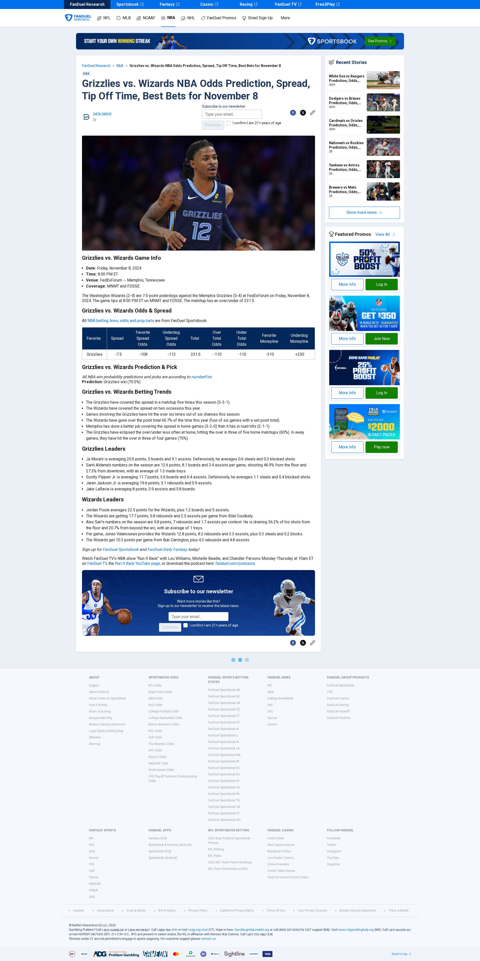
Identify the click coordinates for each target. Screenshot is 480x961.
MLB (126, 17)
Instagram (334, 851)
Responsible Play (100, 718)
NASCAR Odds (158, 763)
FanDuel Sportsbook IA (223, 729)
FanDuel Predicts (338, 718)
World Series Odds (161, 770)
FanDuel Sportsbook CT (224, 716)
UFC (270, 711)
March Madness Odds (163, 724)
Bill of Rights (167, 910)
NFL (106, 17)
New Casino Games (281, 845)
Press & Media (398, 910)
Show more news (361, 212)
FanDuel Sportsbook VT (224, 813)
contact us (208, 939)
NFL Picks (214, 856)
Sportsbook (127, 4)
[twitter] (303, 113)
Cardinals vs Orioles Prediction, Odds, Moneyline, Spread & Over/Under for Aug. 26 (346, 123)
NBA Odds (155, 698)
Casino (206, 4)
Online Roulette (278, 864)
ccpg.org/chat (198, 930)
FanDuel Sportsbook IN (223, 742)
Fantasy (167, 4)
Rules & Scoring (100, 711)
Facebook (333, 838)
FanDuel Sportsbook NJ (224, 774)
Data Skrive (102, 114)
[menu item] (78, 12)
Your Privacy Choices (312, 910)
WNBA (93, 890)
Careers (78, 910)
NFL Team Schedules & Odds (228, 869)
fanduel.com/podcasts (235, 563)
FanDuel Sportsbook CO (224, 709)
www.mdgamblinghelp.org (356, 930)
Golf (91, 871)
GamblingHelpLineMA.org (251, 930)
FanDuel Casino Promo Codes (288, 877)
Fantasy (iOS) (157, 838)
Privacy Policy (198, 910)
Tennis (93, 877)
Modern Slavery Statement (107, 724)
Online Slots (276, 838)
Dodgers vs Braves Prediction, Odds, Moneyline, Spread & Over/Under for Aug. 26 (346, 100)
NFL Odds (155, 685)
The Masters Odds (161, 744)
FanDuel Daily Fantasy (167, 549)
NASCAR (95, 884)
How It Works (98, 705)
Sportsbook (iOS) (159, 851)
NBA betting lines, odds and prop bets (121, 320)
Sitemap (94, 744)
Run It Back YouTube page (137, 563)
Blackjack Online (279, 851)
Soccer (272, 718)
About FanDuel (99, 692)
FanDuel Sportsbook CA (224, 703)
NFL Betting (216, 849)
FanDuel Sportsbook (120, 549)
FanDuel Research (96, 66)
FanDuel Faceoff (338, 711)
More (285, 17)
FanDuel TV (285, 4)
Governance (105, 910)
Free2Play (325, 4)
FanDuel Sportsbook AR (224, 690)
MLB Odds (155, 705)
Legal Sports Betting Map (106, 731)
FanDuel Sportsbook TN (224, 800)
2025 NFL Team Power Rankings (230, 862)
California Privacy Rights (237, 910)
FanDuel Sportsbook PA (224, 794)
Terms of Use (275, 910)
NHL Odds (155, 731)
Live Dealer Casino (280, 858)
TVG (330, 692)
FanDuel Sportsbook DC (224, 722)
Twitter (331, 845)
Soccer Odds (157, 757)
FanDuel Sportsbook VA (224, 807)
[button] (380, 41)
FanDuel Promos (221, 17)
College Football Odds (163, 711)
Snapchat (333, 864)
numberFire (201, 376)
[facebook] (293, 113)
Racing (246, 4)
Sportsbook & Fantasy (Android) (170, 845)
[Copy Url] (312, 112)
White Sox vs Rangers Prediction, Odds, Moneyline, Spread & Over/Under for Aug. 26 (346, 78)
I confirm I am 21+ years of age (257, 123)
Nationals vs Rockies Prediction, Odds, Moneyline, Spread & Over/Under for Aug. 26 (346, 145)
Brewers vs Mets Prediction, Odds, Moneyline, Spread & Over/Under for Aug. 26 (346, 189)
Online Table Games (281, 871)
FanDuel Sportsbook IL (223, 735)
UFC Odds (155, 750)
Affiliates (95, 737)
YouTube (333, 858)
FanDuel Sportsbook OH (224, 787)
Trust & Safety (136, 910)
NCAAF (149, 17)
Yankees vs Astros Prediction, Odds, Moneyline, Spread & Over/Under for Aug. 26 (346, 167)
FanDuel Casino (338, 698)
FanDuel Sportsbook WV (224, 820)
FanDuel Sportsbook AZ (224, 696)
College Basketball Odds (165, 718)
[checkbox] (228, 123)
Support (94, 685)
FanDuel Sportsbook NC (224, 768)
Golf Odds (155, 737)
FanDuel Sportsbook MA (224, 755)
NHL (191, 17)
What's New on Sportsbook (107, 698)
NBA (171, 17)
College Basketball (280, 698)
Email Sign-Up (260, 17)
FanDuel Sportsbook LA (224, 748)
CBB (92, 897)
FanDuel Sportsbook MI (223, 761)
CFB (91, 864)
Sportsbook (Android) (162, 858)
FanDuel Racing (338, 705)
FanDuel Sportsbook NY (224, 781)
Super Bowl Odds (160, 692)
